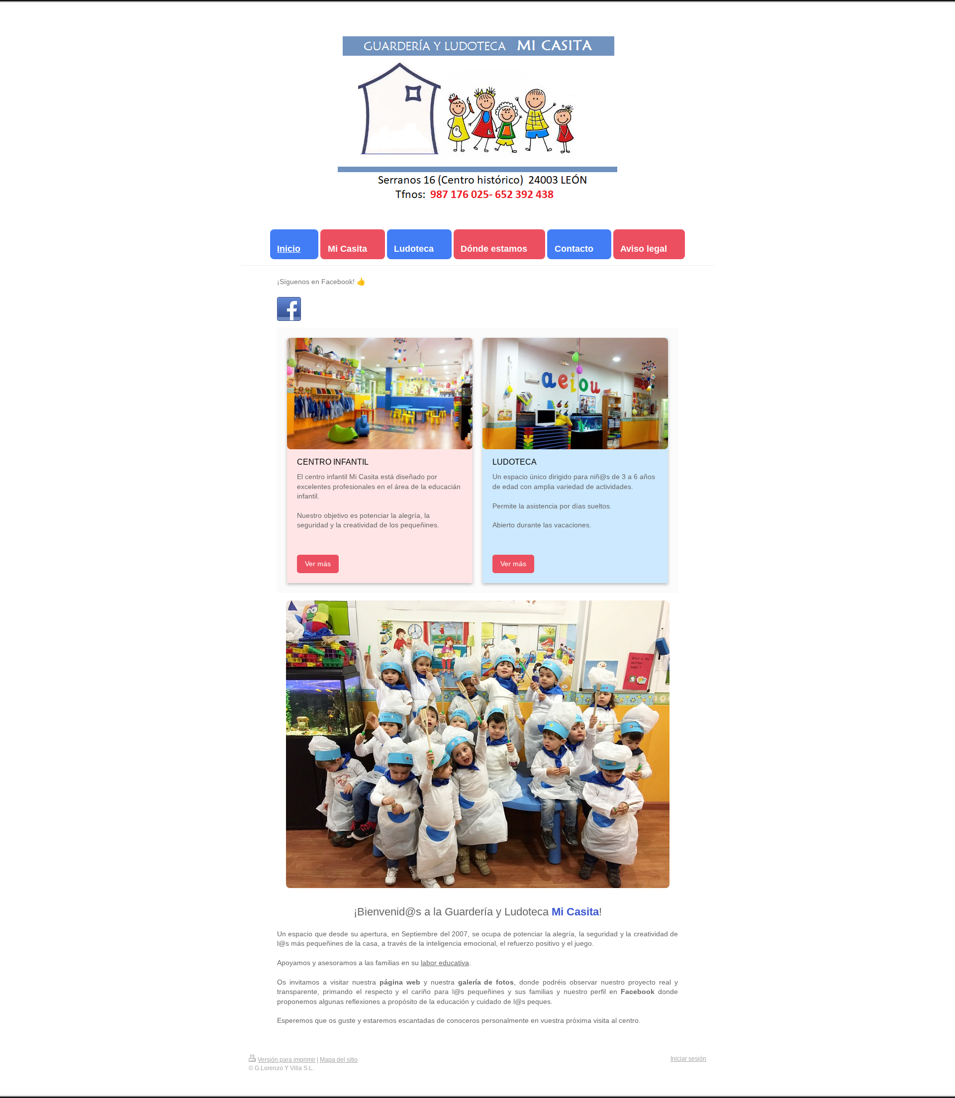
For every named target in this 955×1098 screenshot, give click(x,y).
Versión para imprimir (286, 1059)
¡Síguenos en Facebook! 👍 (321, 282)
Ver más (318, 564)
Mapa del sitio (339, 1059)
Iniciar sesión (688, 1058)
